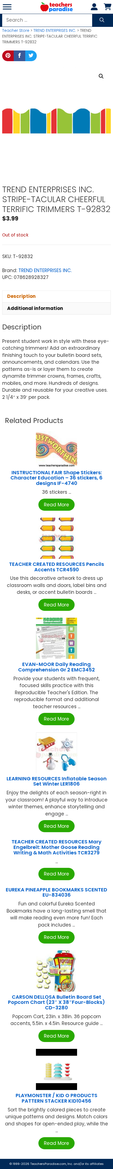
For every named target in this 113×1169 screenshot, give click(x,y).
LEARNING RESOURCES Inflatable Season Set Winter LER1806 (57, 781)
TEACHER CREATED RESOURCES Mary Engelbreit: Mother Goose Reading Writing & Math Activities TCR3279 (56, 847)
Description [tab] (21, 296)
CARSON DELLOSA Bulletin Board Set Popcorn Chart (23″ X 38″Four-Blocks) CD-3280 (56, 1002)
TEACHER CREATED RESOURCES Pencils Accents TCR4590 (56, 567)
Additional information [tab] (35, 308)
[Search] (102, 20)
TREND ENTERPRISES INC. (54, 30)
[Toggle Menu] (7, 6)
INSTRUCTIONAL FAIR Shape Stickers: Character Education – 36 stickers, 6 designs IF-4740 (56, 478)
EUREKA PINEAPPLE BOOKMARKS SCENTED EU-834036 (56, 892)
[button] (101, 76)
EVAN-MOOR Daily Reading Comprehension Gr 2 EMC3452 (56, 667)
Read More (56, 504)
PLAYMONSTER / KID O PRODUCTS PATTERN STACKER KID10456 (56, 1098)
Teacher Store (15, 30)
